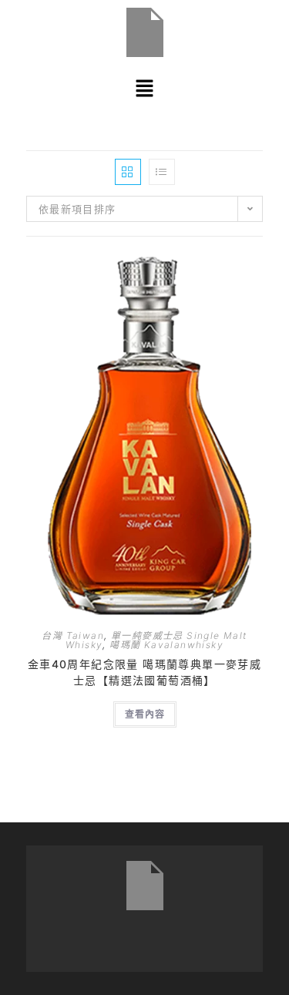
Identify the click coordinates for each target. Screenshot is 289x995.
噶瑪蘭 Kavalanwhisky (166, 644)
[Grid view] (128, 172)
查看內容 (145, 714)
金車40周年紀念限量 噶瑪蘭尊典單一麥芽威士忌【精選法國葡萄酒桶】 (144, 672)
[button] (144, 88)
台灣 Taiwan (73, 635)
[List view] (162, 172)
